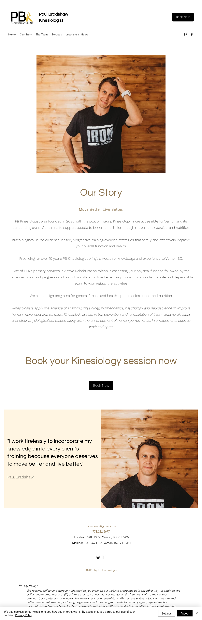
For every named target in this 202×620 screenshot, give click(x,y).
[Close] (197, 613)
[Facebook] (192, 34)
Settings (167, 613)
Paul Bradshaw (54, 14)
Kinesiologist (51, 20)
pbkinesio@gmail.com (101, 526)
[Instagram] (186, 34)
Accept (185, 613)
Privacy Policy (23, 615)
